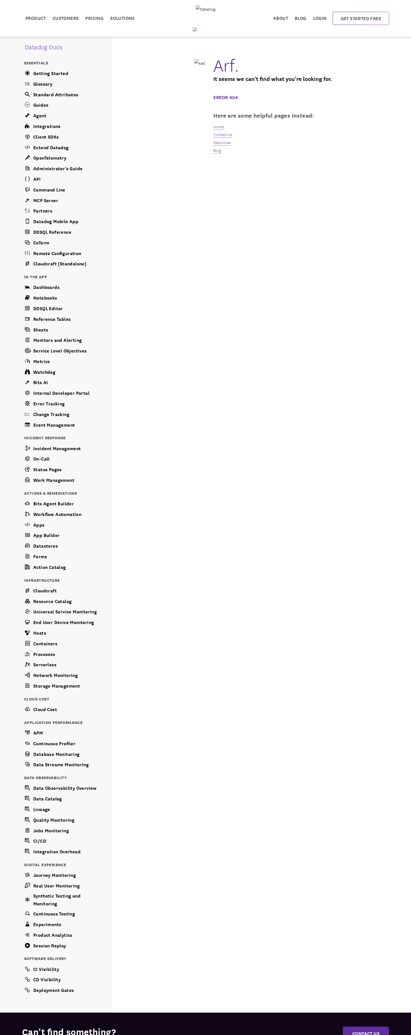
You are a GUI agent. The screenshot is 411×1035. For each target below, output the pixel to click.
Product (35, 17)
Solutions (122, 17)
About (280, 17)
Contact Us (222, 134)
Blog (300, 17)
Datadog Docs (44, 46)
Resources (222, 142)
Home (218, 126)
